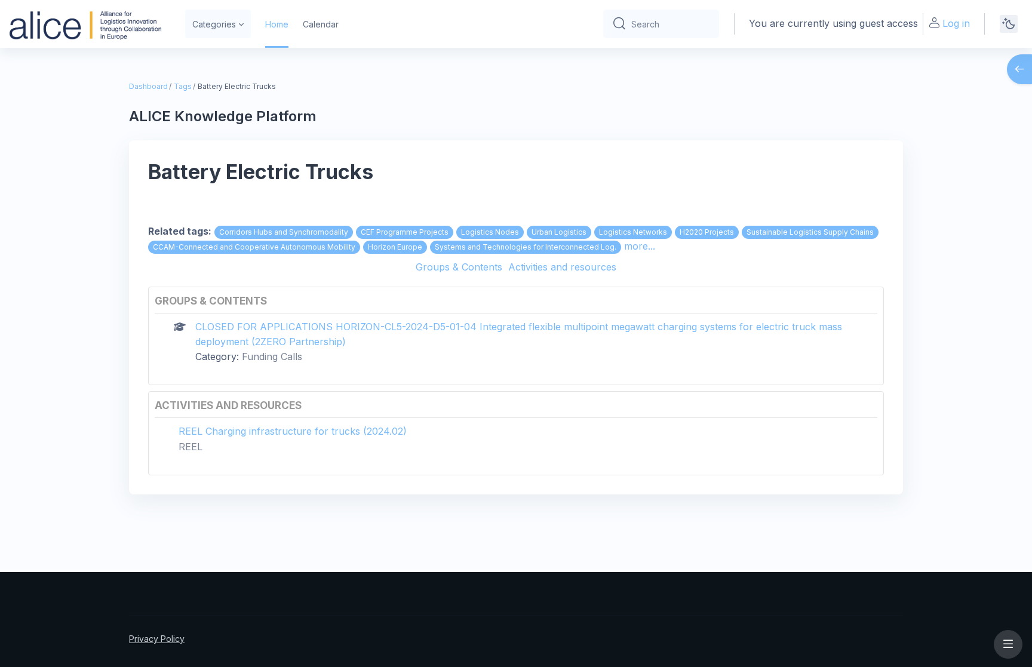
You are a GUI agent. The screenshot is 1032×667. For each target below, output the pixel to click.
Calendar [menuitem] (321, 24)
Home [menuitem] (276, 24)
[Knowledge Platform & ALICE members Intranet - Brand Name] (85, 24)
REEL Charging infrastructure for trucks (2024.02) (293, 431)
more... (639, 246)
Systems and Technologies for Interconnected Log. (525, 246)
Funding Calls (272, 356)
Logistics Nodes (490, 232)
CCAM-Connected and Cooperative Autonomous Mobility (254, 246)
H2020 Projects (707, 232)
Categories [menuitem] (214, 24)
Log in (956, 23)
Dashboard (148, 86)
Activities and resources (562, 267)
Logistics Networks (633, 232)
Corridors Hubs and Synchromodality (283, 232)
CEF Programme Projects (405, 232)
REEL (190, 447)
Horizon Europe (395, 246)
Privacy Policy (157, 639)
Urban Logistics (559, 232)
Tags (183, 86)
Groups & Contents (459, 267)
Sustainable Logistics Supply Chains (810, 232)
